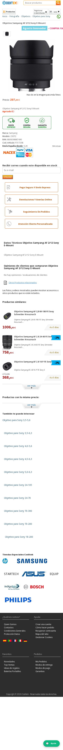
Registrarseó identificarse (39, 11)
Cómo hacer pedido (45, 627)
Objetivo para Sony (41, 16)
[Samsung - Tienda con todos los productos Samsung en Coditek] (32, 561)
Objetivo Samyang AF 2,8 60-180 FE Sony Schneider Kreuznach (34, 313)
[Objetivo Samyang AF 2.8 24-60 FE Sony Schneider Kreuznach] (7, 342)
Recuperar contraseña (46, 630)
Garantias (40, 671)
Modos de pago (43, 668)
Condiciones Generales (14, 630)
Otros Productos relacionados (23, 282)
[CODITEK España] (10, 3)
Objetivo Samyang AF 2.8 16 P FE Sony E (33, 361)
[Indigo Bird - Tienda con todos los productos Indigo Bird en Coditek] (12, 587)
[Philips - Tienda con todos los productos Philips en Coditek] (18, 600)
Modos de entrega (44, 664)
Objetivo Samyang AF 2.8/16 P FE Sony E (29, 370)
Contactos (8, 627)
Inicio (4, 16)
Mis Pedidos (41, 661)
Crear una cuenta (43, 624)
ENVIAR (8, 176)
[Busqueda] (58, 2)
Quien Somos (10, 624)
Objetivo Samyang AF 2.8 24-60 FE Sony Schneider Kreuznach (33, 338)
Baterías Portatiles (12, 671)
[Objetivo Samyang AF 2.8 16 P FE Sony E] (7, 366)
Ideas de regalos (11, 668)
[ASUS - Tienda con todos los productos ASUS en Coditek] (34, 574)
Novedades (9, 661)
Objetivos (25, 16)
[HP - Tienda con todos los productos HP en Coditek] (8, 561)
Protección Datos (12, 634)
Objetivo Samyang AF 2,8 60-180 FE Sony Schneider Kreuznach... (33, 321)
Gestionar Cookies (44, 637)
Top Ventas (9, 664)
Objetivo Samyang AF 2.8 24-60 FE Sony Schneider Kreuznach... (33, 346)
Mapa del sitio (42, 634)
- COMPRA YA (43, 28)
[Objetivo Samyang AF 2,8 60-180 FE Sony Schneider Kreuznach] (7, 316)
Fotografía (14, 16)
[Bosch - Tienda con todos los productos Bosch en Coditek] (33, 587)
